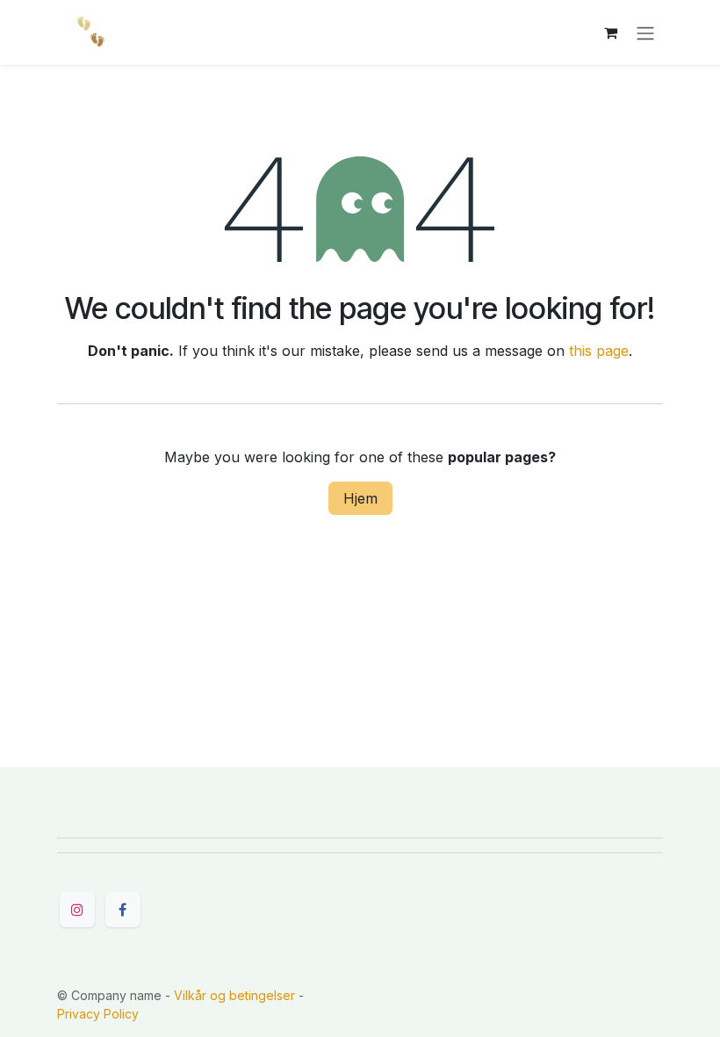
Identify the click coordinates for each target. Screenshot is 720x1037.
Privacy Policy (98, 1013)
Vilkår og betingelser (234, 995)
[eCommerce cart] (610, 32)
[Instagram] (77, 909)
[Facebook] (122, 909)
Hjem (360, 498)
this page (599, 350)
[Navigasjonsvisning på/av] (645, 32)
